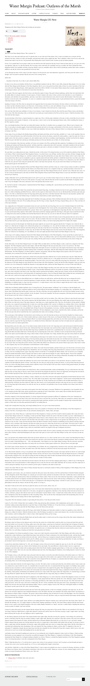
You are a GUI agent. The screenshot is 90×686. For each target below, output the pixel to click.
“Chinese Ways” (12, 658)
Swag (62, 13)
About (13, 13)
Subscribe (10, 38)
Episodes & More (23, 13)
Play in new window (15, 36)
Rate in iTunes (71, 13)
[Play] (15, 34)
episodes (10, 661)
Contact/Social (44, 13)
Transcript (10, 40)
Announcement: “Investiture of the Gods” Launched (16, 666)
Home (7, 13)
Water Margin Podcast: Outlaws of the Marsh (45, 6)
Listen (34, 13)
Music (9, 42)
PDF (5, 51)
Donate (55, 13)
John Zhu (21, 24)
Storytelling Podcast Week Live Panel (77, 666)
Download (23, 36)
